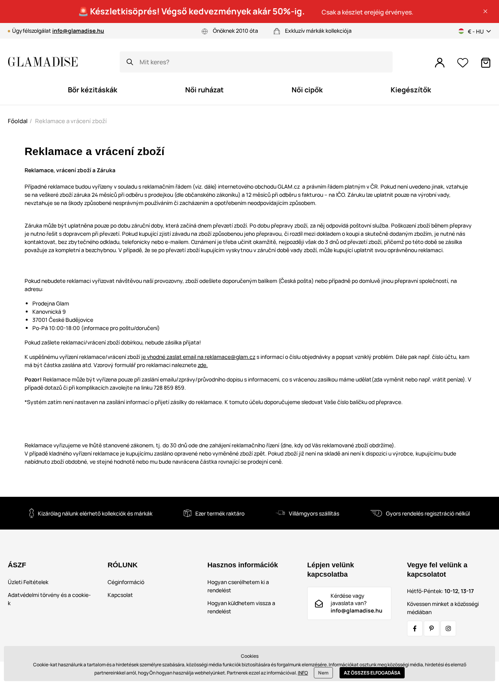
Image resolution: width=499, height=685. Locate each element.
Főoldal (18, 121)
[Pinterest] (431, 628)
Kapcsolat (120, 594)
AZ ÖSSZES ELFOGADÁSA (372, 672)
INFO (303, 672)
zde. (203, 365)
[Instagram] (448, 628)
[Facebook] (415, 628)
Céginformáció (126, 582)
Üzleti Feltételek (28, 582)
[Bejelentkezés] (439, 62)
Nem (323, 672)
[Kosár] (485, 62)
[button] (485, 11)
